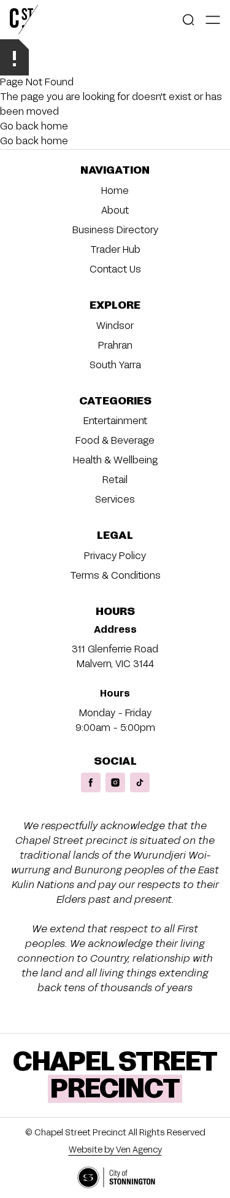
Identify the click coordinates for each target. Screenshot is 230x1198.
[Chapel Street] (24, 19)
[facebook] (91, 782)
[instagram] (115, 782)
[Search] (188, 19)
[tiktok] (140, 782)
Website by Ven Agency (115, 1150)
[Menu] (212, 20)
